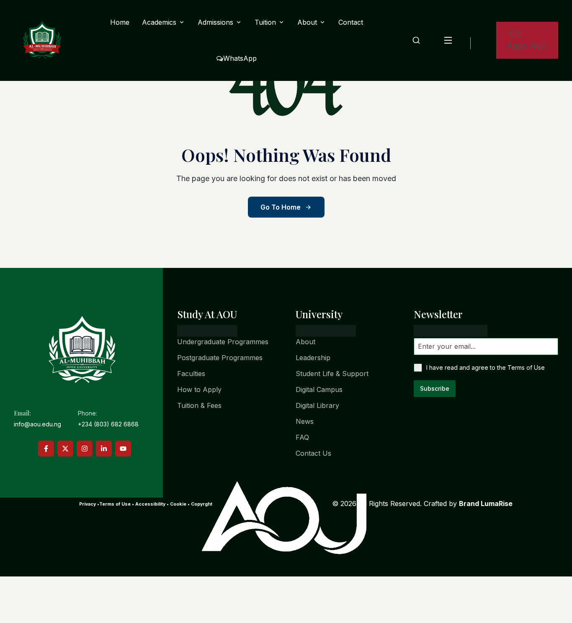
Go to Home (280, 207)
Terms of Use (526, 367)
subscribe (434, 388)
